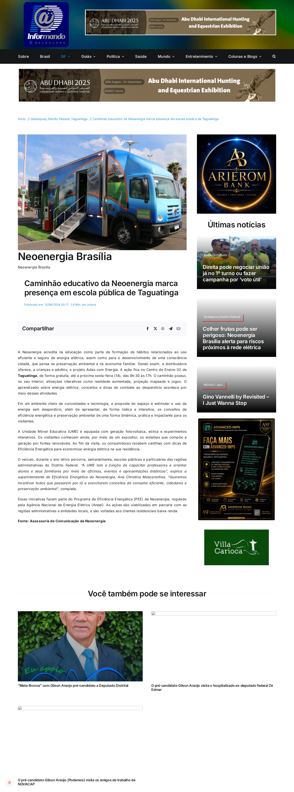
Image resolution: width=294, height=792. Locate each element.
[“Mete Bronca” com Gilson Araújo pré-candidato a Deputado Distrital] (80, 621)
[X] (155, 329)
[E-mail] (178, 329)
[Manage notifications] (9, 782)
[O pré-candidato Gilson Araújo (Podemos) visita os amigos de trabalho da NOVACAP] (80, 716)
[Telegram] (171, 329)
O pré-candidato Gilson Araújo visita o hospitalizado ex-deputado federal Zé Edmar (212, 695)
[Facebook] (148, 329)
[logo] (46, 4)
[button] (274, 56)
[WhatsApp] (163, 329)
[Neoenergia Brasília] (102, 136)
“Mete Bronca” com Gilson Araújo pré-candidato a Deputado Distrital (73, 693)
